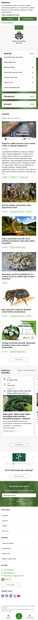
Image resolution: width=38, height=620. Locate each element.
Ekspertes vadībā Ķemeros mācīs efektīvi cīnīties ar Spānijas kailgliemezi (18, 144)
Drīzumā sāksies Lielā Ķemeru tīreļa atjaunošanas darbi (16, 206)
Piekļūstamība (6, 548)
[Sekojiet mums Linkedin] (10, 596)
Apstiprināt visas (28, 19)
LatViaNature (13, 177)
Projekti (4, 526)
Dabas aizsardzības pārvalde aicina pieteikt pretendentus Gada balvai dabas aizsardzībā (18, 241)
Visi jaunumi (19, 359)
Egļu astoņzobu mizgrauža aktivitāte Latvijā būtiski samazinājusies (16, 310)
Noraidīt (9, 19)
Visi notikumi (19, 445)
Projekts (5, 177)
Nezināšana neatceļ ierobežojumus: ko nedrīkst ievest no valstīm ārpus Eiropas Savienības (18, 276)
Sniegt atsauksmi (19, 476)
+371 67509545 (9, 570)
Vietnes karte (6, 553)
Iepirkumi (5, 521)
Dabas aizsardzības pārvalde (18, 247)
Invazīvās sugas (24, 177)
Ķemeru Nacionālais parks (17, 211)
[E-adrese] (5, 579)
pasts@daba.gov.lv (9, 573)
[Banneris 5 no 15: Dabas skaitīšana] (18, 457)
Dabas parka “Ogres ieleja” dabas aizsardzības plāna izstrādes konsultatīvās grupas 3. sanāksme (16, 416)
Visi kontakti (10, 585)
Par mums (5, 531)
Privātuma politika (7, 543)
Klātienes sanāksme (9, 431)
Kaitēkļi (29, 316)
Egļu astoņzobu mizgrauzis (17, 316)
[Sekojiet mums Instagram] (6, 596)
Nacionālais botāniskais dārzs (18, 351)
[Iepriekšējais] (4, 457)
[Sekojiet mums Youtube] (18, 596)
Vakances (5, 515)
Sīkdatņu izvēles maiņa (9, 559)
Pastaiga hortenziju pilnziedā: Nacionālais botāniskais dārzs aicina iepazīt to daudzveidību (18, 345)
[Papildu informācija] (10, 579)
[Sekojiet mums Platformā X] (14, 596)
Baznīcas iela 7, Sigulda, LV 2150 (14, 576)
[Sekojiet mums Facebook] (2, 596)
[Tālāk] (34, 457)
